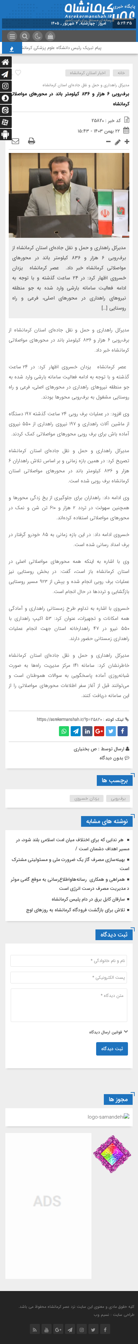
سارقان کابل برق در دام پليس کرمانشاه (88, 899)
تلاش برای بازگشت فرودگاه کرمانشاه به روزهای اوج (75, 910)
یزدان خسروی (86, 798)
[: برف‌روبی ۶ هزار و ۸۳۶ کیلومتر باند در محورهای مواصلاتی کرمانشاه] (15, 141)
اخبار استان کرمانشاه (88, 72)
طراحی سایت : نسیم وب (114, 1314)
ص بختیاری (85, 749)
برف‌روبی (118, 798)
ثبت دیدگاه (112, 1049)
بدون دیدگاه (111, 758)
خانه (121, 72)
